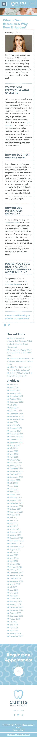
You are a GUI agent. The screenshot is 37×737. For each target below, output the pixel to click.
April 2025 (14, 407)
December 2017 (16, 636)
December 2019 (16, 572)
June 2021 (14, 520)
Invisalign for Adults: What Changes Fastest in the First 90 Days (19, 353)
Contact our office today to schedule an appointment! (17, 317)
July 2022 (14, 483)
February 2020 (16, 567)
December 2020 (16, 538)
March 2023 (15, 460)
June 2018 (14, 624)
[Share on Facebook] (5, 325)
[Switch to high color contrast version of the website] (4, 4)
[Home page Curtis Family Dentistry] (18, 698)
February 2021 (16, 532)
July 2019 (13, 587)
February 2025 (16, 410)
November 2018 (16, 610)
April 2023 (14, 457)
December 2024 (16, 413)
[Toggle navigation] (32, 3)
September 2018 (16, 616)
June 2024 (14, 422)
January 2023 (15, 465)
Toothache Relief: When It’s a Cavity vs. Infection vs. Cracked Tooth (20, 361)
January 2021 (15, 535)
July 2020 (14, 552)
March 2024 (15, 425)
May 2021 (14, 523)
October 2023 (16, 439)
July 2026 (14, 384)
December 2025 (16, 396)
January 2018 (15, 633)
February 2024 (16, 428)
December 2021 (16, 503)
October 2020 (16, 543)
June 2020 (14, 555)
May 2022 (14, 488)
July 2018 (13, 621)
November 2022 (16, 471)
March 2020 (15, 564)
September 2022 (16, 477)
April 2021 (14, 526)
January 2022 (15, 500)
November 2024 (16, 416)
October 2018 (15, 613)
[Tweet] (9, 325)
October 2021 (15, 509)
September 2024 (16, 419)
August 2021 (15, 514)
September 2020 (16, 546)
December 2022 (16, 468)
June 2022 (14, 486)
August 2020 (15, 549)
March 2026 (15, 390)
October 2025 (16, 399)
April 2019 (14, 595)
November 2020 (16, 540)
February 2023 (16, 462)
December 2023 (16, 433)
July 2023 (14, 448)
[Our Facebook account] (14, 714)
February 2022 (16, 497)
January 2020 (15, 569)
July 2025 (14, 405)
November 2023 (16, 436)
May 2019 (14, 593)
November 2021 (16, 506)
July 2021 (13, 517)
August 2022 (15, 480)
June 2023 (14, 451)
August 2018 (15, 619)
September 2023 (16, 442)
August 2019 (15, 584)
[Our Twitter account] (18, 714)
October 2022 (16, 474)
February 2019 (16, 601)
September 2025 (16, 402)
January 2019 (15, 604)
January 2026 (15, 393)
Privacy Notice (28, 725)
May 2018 (14, 627)
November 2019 (16, 575)
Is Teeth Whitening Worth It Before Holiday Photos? (19, 374)
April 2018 (14, 630)
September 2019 (16, 581)
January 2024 (15, 431)
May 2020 (14, 558)
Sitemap (18, 727)
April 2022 (14, 491)
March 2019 (15, 598)
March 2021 (15, 529)
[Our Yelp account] (22, 714)
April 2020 (14, 561)
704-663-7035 (18, 710)
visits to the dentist (12, 222)
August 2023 (15, 445)
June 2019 (14, 590)
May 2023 (14, 454)
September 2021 (16, 512)
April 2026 (14, 387)
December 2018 (16, 607)
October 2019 (15, 578)
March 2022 (15, 494)
